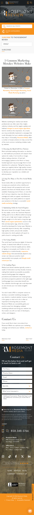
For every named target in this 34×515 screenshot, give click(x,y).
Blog (24, 471)
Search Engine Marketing (18, 90)
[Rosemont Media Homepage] (11, 2)
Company (11, 474)
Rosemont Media (22, 137)
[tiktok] (10, 457)
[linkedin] (30, 457)
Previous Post (6, 339)
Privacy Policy (10, 500)
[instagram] (4, 457)
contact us (28, 328)
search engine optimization (13, 221)
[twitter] (23, 457)
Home (9, 471)
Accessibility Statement (23, 500)
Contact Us (22, 474)
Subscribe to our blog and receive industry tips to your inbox (17, 410)
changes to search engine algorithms (18, 128)
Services (17, 471)
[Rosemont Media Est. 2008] (17, 349)
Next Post (29, 339)
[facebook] (17, 457)
